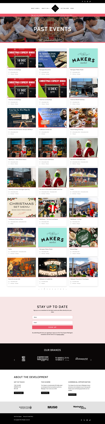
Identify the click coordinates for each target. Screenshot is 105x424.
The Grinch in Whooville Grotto (77, 159)
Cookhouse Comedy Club (45, 129)
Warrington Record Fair (45, 69)
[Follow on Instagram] (87, 2)
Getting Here (65, 8)
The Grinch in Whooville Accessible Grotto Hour (50, 189)
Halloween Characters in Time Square (79, 279)
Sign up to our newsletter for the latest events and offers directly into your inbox (51, 15)
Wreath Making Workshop (76, 129)
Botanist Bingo (73, 249)
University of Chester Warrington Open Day (19, 189)
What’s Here (35, 8)
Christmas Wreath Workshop (77, 99)
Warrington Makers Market (76, 69)
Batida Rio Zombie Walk (14, 279)
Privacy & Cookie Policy (28, 416)
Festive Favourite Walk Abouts (46, 159)
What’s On (45, 8)
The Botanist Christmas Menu (15, 219)
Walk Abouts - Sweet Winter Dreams (17, 159)
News (72, 8)
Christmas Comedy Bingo (14, 69)
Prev (14, 359)
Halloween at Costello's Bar (45, 279)
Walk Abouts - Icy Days (75, 219)
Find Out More (45, 392)
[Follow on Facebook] (82, 2)
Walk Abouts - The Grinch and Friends (48, 219)
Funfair (72, 189)
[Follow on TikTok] (90, 2)
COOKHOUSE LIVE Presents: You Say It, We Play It (20, 129)
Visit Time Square (19, 392)
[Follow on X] (85, 2)
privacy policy (60, 334)
